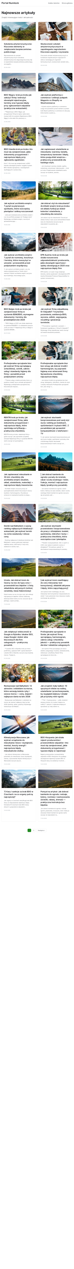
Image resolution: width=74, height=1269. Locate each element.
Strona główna (67, 3)
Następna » (41, 830)
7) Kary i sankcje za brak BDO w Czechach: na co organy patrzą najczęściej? (18, 794)
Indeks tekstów (53, 3)
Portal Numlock (10, 3)
